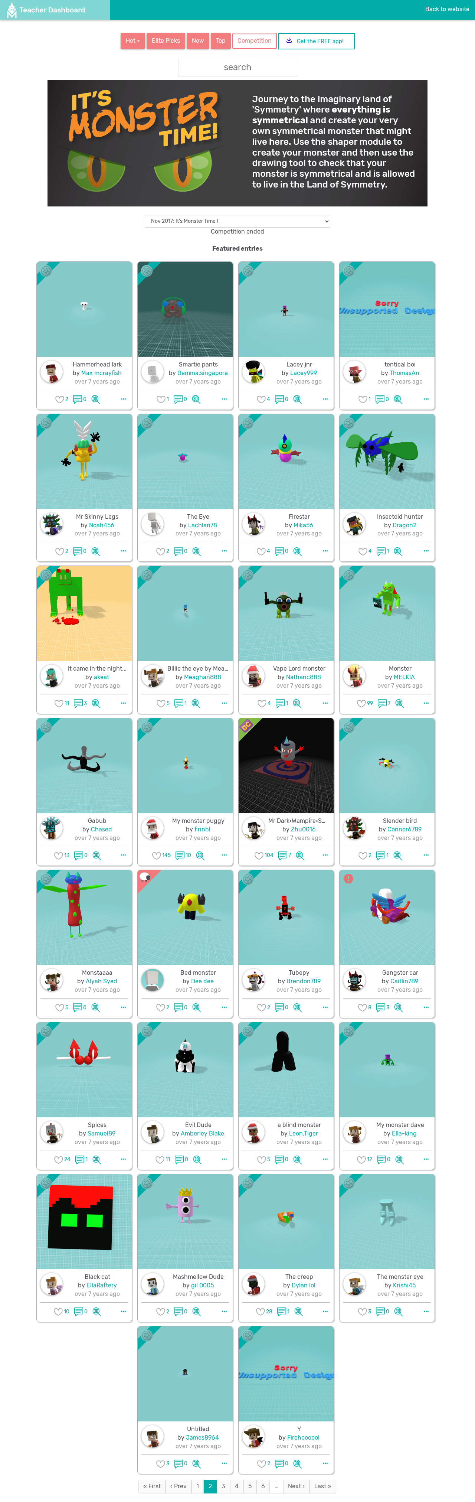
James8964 (202, 1437)
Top (221, 40)
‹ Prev (178, 1486)
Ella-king (404, 1133)
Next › (296, 1486)
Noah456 (101, 525)
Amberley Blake (202, 1133)
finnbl (202, 829)
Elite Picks (166, 40)
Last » (322, 1486)
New (198, 40)
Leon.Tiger (303, 1133)
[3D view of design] (95, 399)
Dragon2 (404, 525)
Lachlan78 (202, 525)
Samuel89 (101, 1133)
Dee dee (202, 981)
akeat (101, 677)
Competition (255, 40)
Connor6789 (404, 829)
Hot (131, 40)
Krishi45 (404, 1285)
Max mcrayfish (101, 373)
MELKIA (404, 677)
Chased (101, 829)
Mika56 (303, 525)
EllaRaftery (101, 1285)
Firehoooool (303, 1437)
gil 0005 (202, 1285)
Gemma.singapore (202, 373)
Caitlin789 (404, 981)
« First (152, 1486)
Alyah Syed (101, 981)
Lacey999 (303, 373)
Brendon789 (303, 981)
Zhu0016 (303, 829)
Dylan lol (303, 1285)
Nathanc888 (303, 677)
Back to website (447, 9)
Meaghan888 (202, 677)
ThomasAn (404, 373)
